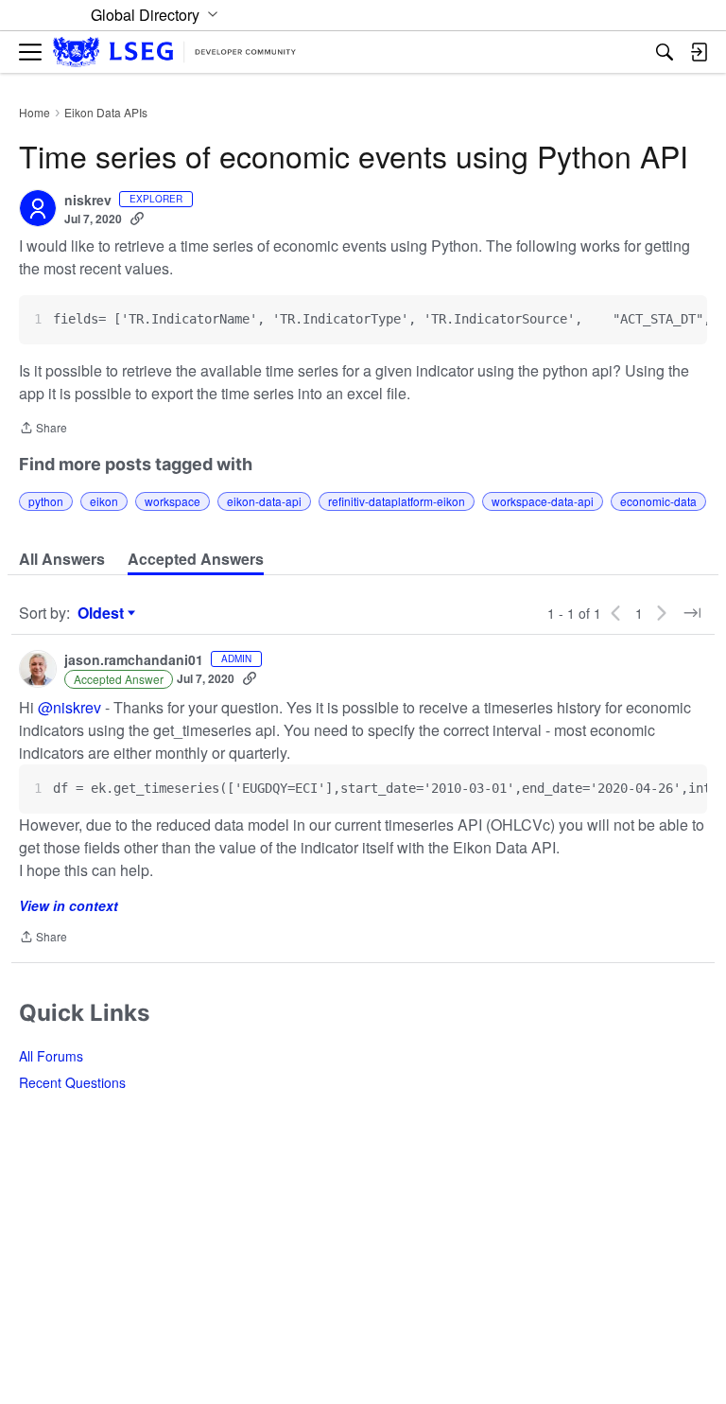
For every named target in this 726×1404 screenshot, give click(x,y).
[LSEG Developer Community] (174, 52)
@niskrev (69, 707)
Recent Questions (72, 1082)
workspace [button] (172, 501)
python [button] (45, 501)
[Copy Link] (137, 218)
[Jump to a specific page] (692, 613)
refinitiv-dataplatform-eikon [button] (396, 501)
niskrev (88, 200)
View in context (68, 905)
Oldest (103, 613)
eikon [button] (104, 501)
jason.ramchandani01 (133, 660)
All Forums (51, 1055)
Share (43, 429)
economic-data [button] (658, 501)
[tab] (62, 559)
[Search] (665, 52)
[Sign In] (699, 52)
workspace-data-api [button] (543, 501)
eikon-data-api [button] (264, 501)
